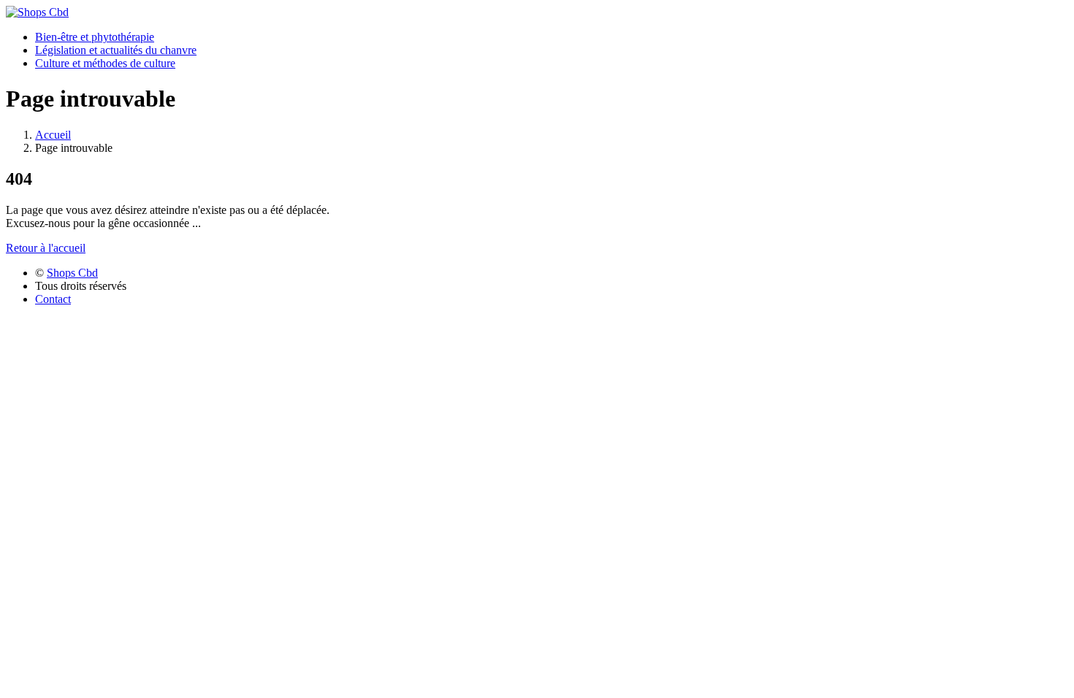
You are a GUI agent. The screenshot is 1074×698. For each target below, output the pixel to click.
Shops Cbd (72, 272)
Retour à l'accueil (45, 248)
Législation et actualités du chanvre (116, 50)
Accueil (53, 135)
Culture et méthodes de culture (105, 63)
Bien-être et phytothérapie (94, 37)
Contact (53, 299)
